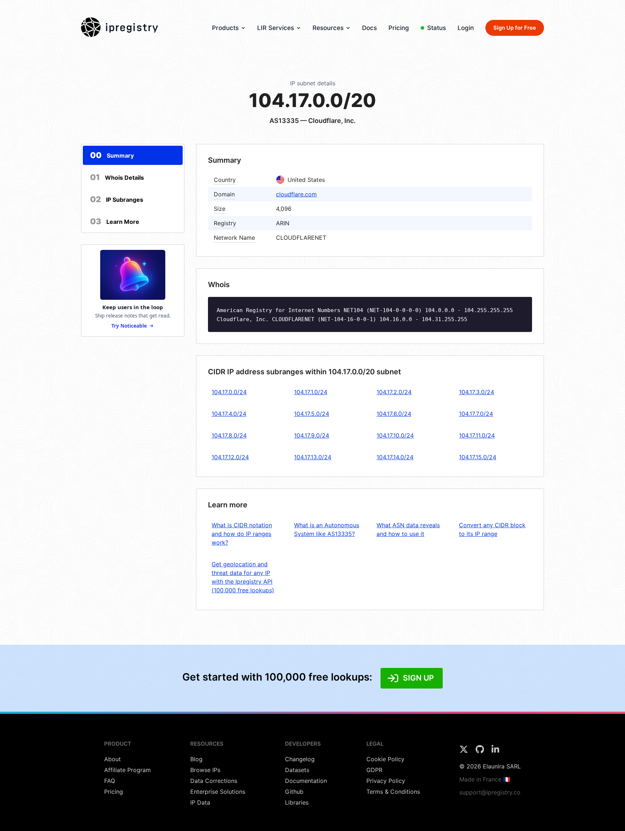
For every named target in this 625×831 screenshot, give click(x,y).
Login (466, 27)
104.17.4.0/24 (229, 413)
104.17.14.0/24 (395, 457)
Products (225, 27)
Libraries (297, 802)
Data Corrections (213, 780)
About (112, 759)
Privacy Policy (385, 780)
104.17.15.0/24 (477, 457)
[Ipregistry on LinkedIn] (495, 751)
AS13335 (284, 120)
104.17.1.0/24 (310, 392)
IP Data (200, 802)
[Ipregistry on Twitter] (464, 751)
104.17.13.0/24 (312, 457)
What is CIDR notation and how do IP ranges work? (242, 533)
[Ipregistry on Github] (481, 751)
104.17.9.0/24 (311, 435)
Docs (369, 27)
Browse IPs (205, 770)
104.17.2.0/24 (394, 392)
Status (436, 27)
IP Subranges (116, 199)
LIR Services (275, 27)
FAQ (109, 780)
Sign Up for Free (514, 27)
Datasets (297, 770)
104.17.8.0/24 (229, 435)
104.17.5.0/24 (311, 413)
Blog (196, 759)
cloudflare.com (296, 194)
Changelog (300, 759)
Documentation (306, 780)
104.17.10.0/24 (395, 435)
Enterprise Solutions (217, 791)
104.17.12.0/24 (230, 457)
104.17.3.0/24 (476, 392)
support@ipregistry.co (489, 792)
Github (294, 791)
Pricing (398, 27)
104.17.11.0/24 (477, 435)
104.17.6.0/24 (394, 413)
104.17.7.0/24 (476, 413)
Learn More (114, 221)
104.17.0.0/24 (229, 392)
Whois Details (117, 177)
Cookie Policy (385, 759)
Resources (328, 27)
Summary (112, 155)
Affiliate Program (127, 770)
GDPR (374, 770)
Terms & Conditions (393, 791)
